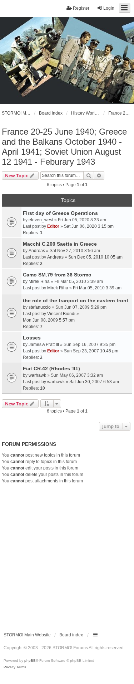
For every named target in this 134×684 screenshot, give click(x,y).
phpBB (30, 661)
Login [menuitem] (108, 8)
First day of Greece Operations (60, 213)
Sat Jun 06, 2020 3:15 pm (89, 226)
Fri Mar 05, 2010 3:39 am (97, 287)
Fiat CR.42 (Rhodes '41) (51, 368)
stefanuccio (40, 307)
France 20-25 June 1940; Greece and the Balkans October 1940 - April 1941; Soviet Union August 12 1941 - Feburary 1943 (64, 147)
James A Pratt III (44, 344)
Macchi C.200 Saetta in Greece (60, 244)
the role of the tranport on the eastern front (75, 300)
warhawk (37, 375)
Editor (53, 226)
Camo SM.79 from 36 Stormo (57, 275)
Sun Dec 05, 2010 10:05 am (95, 257)
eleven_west (41, 219)
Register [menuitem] (81, 8)
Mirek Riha (39, 281)
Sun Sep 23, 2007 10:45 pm (91, 350)
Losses (32, 338)
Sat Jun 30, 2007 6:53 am (94, 381)
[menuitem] (9, 667)
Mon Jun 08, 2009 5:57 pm (49, 320)
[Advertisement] (67, 555)
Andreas (37, 250)
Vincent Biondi (61, 313)
